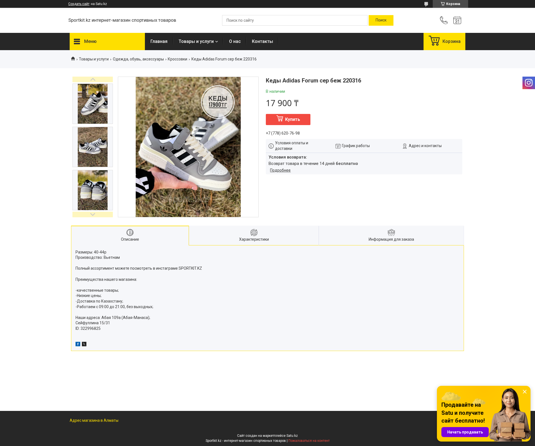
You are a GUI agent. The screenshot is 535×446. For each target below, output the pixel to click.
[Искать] (381, 20)
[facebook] (78, 345)
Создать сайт (78, 4)
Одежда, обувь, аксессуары (138, 59)
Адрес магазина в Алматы (94, 420)
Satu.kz (292, 436)
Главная (158, 41)
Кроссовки (177, 59)
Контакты (262, 41)
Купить (292, 119)
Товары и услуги (196, 41)
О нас (235, 41)
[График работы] (457, 20)
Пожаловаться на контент (309, 441)
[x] (84, 345)
